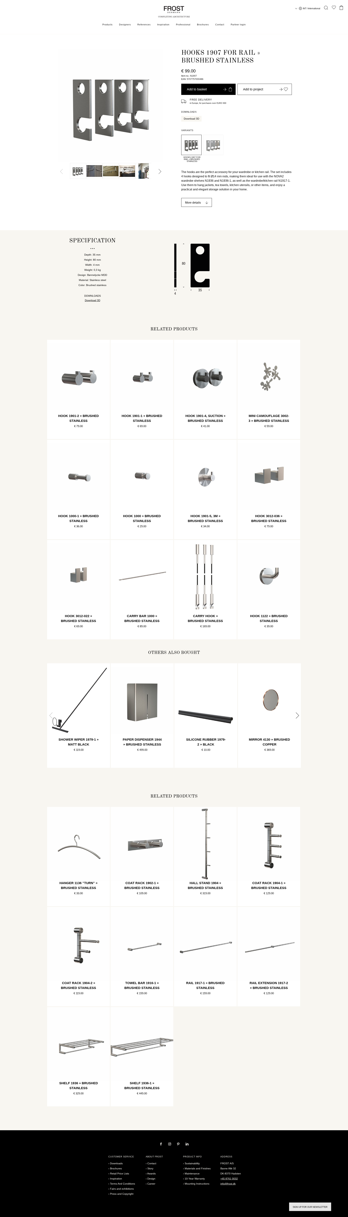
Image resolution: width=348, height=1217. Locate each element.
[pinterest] (178, 1144)
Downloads (116, 1163)
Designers (125, 24)
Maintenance (192, 1173)
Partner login (238, 24)
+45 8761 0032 (229, 1178)
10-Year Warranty (195, 1178)
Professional (183, 24)
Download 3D (191, 118)
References (144, 24)
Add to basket (197, 89)
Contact (219, 24)
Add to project (253, 89)
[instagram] (170, 1144)
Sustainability (192, 1163)
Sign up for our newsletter (310, 1207)
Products (107, 24)
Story (150, 1168)
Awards (151, 1173)
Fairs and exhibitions (122, 1188)
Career (151, 1183)
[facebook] (161, 1144)
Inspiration (163, 24)
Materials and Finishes (198, 1168)
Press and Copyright (121, 1193)
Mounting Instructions (197, 1183)
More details (193, 202)
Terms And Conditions (122, 1183)
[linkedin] (187, 1144)
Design (151, 1178)
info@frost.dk (228, 1183)
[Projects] (334, 8)
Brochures (203, 24)
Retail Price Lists (119, 1173)
